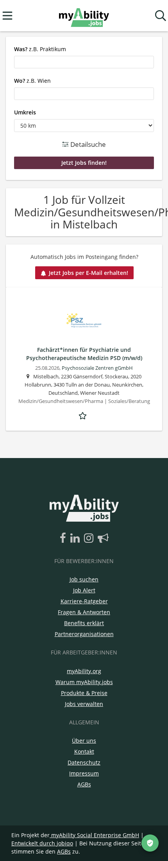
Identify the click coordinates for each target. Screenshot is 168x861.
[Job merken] (84, 414)
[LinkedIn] (76, 538)
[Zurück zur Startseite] (84, 16)
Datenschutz (84, 762)
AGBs (84, 784)
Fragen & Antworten (84, 612)
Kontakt (84, 751)
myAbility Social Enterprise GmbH (95, 835)
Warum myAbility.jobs (84, 682)
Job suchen (84, 579)
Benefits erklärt (84, 623)
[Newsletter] (103, 538)
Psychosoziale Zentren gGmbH (97, 368)
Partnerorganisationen (84, 634)
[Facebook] (64, 538)
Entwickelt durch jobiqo (42, 843)
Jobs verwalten (84, 704)
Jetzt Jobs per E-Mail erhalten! (88, 272)
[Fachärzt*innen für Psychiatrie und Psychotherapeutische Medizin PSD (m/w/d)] (84, 320)
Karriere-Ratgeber (84, 601)
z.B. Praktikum (40, 49)
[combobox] (84, 62)
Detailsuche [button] (87, 144)
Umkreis (25, 112)
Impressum (84, 773)
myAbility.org (84, 671)
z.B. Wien (32, 80)
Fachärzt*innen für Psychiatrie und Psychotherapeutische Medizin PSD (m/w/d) (84, 354)
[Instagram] (90, 538)
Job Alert (84, 590)
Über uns (84, 740)
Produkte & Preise (84, 693)
